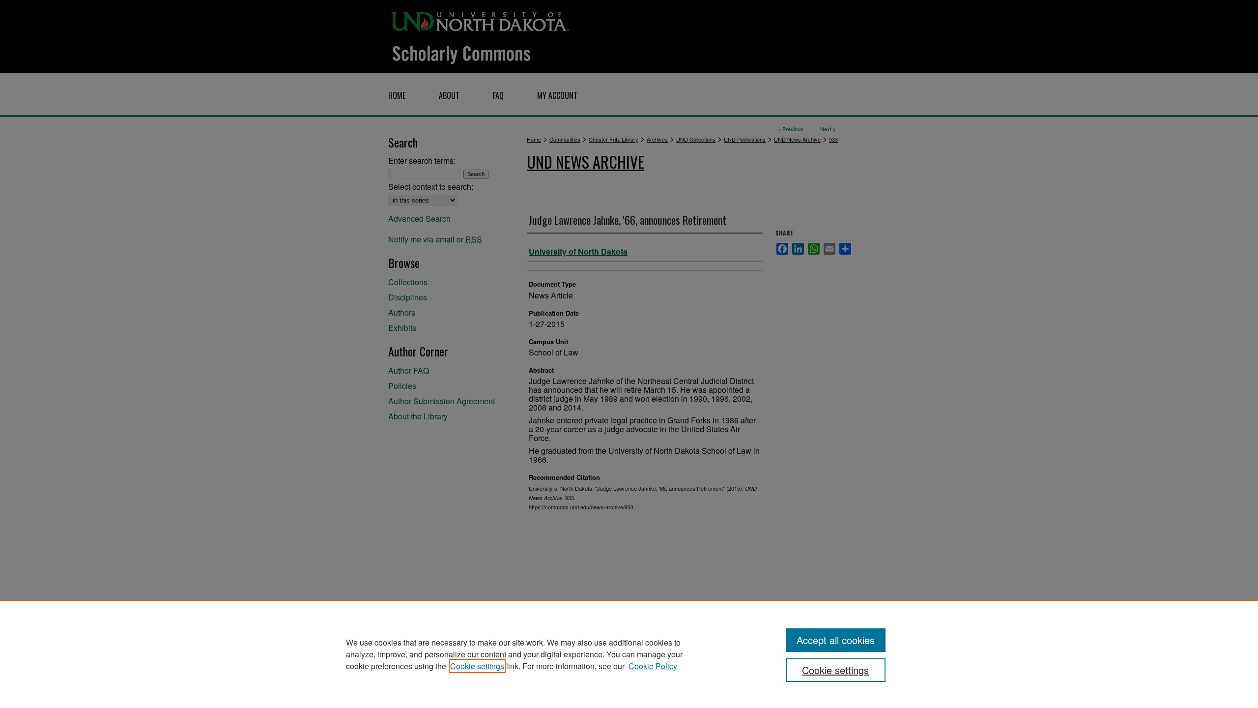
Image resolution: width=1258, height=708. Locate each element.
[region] (629, 654)
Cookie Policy (653, 666)
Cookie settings (477, 666)
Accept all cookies (836, 640)
